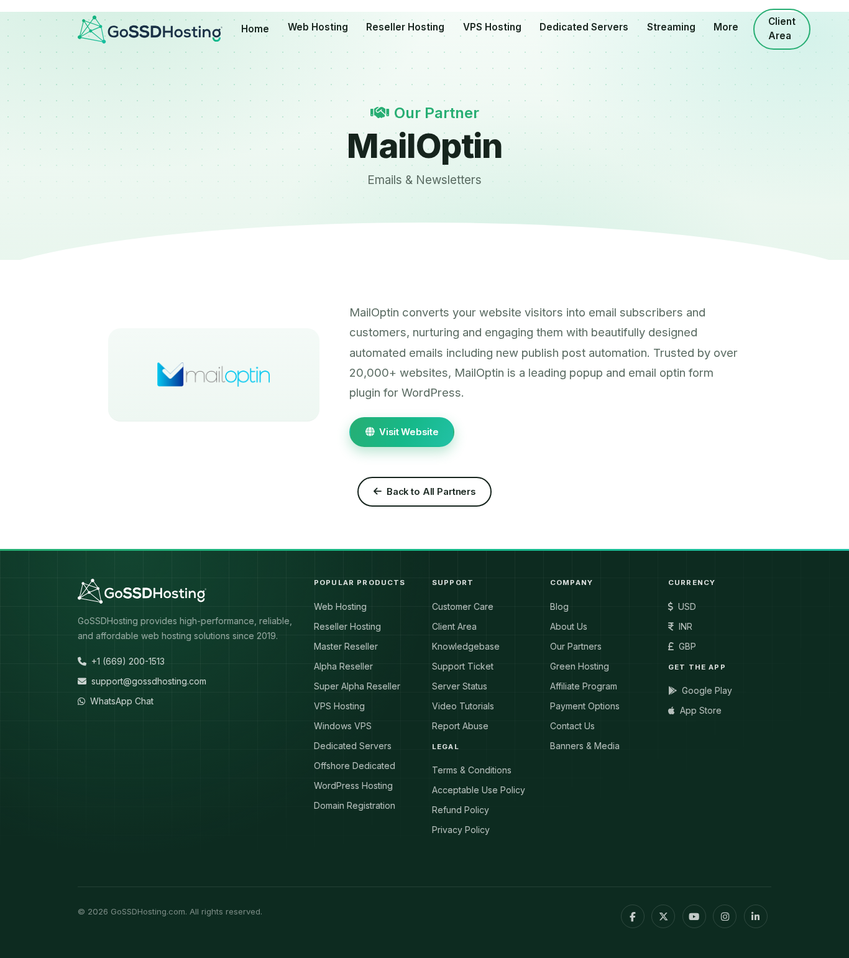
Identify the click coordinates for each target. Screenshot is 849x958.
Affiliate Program (583, 686)
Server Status (459, 686)
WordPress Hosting (353, 785)
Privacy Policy (461, 829)
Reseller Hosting (347, 626)
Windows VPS (343, 726)
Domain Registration (354, 805)
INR (685, 626)
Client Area (782, 29)
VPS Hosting (339, 706)
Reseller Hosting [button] (405, 27)
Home (255, 29)
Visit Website (408, 432)
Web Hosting (340, 606)
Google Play (707, 690)
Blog (559, 606)
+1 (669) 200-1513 (128, 661)
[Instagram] (725, 916)
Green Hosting (579, 666)
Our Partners (576, 646)
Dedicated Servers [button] (583, 27)
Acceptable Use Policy (478, 790)
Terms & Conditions (472, 770)
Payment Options (585, 706)
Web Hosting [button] (318, 27)
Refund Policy (460, 809)
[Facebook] (633, 916)
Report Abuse (460, 726)
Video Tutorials (463, 706)
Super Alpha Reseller (357, 686)
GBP (687, 646)
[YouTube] (694, 916)
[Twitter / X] (663, 916)
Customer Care (462, 606)
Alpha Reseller (343, 666)
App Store (701, 710)
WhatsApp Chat (122, 701)
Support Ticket (462, 666)
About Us (568, 626)
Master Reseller (346, 646)
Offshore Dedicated (354, 765)
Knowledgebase (466, 646)
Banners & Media (585, 745)
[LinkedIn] (756, 916)
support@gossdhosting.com (148, 681)
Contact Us (572, 726)
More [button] (726, 27)
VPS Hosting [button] (492, 27)
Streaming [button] (671, 27)
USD (687, 606)
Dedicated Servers (353, 745)
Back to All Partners (431, 491)
